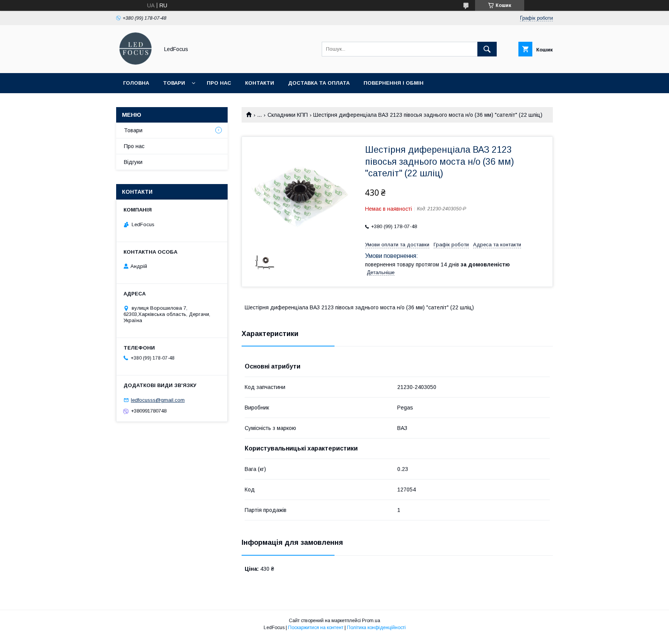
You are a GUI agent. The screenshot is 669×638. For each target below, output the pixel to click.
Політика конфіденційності (376, 627)
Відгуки (133, 162)
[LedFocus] (135, 63)
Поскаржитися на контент (315, 627)
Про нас (219, 83)
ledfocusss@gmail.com (158, 400)
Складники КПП (288, 115)
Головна (136, 83)
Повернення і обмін (394, 83)
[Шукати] (487, 49)
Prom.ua (371, 620)
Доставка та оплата (319, 83)
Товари (174, 83)
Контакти (259, 83)
